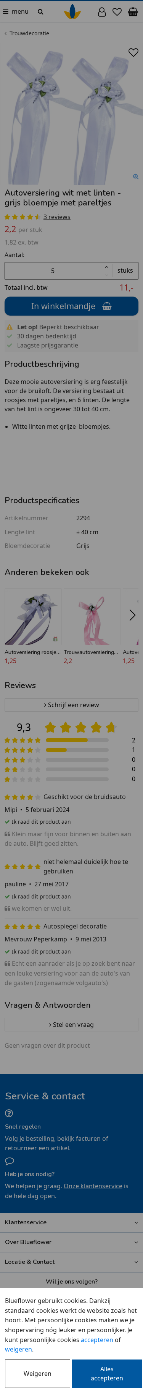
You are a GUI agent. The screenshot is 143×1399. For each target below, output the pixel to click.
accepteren (97, 1340)
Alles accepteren (107, 1373)
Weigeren (37, 1373)
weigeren (18, 1349)
